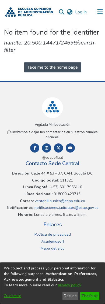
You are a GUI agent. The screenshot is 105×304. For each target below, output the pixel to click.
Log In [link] (81, 12)
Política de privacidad (52, 234)
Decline (70, 295)
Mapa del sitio (53, 248)
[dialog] (52, 283)
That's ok (90, 295)
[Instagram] (46, 148)
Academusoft (52, 241)
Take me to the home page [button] (52, 67)
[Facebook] (34, 148)
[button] (29, 12)
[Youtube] (70, 148)
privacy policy (69, 285)
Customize (12, 295)
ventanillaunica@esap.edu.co (59, 200)
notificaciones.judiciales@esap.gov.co (66, 207)
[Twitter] (58, 148)
